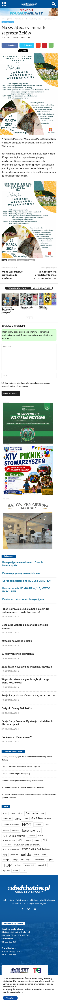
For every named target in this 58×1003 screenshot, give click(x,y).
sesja (15, 859)
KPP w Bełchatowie (14, 835)
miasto (28, 840)
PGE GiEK (7, 845)
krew (40, 836)
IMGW (38, 824)
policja (26, 854)
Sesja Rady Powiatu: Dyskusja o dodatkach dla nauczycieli (27, 723)
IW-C (9, 37)
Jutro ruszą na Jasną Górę (19, 774)
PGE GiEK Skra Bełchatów (27, 845)
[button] (53, 4)
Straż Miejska (26, 859)
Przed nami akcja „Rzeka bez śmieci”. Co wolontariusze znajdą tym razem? (25, 610)
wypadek (42, 865)
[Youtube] (35, 910)
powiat (36, 855)
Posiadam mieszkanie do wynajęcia (23, 599)
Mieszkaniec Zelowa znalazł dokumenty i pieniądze (8, 310)
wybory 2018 (29, 865)
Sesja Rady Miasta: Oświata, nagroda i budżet (28, 695)
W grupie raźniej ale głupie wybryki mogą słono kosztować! (25, 681)
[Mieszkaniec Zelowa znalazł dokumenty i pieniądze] (10, 299)
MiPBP (36, 840)
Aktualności (19, 19)
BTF (42, 813)
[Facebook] (23, 910)
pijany (5, 855)
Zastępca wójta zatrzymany (26, 308)
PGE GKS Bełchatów (11, 849)
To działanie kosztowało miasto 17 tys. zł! (23, 767)
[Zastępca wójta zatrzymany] (29, 299)
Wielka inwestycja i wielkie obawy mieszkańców (23, 780)
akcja (20, 813)
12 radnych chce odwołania (18, 654)
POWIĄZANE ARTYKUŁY (18, 288)
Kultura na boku (9, 840)
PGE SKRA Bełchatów (36, 849)
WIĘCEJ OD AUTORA (41, 288)
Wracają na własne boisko (17, 641)
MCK (20, 840)
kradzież (32, 836)
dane (18, 818)
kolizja (47, 824)
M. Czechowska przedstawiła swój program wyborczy (45, 275)
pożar (44, 855)
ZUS (23, 870)
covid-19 (7, 818)
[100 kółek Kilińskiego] (47, 299)
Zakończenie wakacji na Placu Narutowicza (27, 666)
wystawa (6, 870)
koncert (6, 831)
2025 (5, 813)
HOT (27, 824)
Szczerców (39, 860)
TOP (7, 865)
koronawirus (31, 830)
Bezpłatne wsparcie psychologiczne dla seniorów (25, 626)
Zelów (31, 260)
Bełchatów (32, 813)
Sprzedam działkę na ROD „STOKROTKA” (26, 580)
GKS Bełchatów (41, 818)
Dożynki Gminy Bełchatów (17, 708)
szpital (50, 859)
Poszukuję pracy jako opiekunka (21, 573)
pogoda (14, 855)
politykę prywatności (35, 983)
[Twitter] (29, 910)
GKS (26, 818)
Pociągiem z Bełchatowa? (17, 737)
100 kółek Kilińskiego (43, 308)
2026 (13, 814)
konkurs (15, 831)
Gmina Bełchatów (11, 824)
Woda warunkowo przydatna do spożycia (12, 275)
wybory (18, 865)
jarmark (12, 260)
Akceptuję (10, 998)
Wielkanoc (22, 260)
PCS (45, 840)
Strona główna (7, 19)
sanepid (6, 859)
